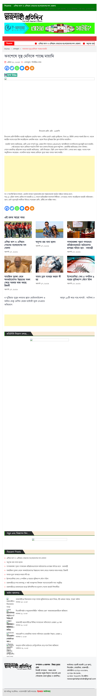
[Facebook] (7, 68)
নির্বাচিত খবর (36, 62)
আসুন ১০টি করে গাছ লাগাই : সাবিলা (76, 297)
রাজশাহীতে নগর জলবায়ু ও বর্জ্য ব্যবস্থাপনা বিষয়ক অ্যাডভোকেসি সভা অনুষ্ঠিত (34, 583)
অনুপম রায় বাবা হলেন (90, 43)
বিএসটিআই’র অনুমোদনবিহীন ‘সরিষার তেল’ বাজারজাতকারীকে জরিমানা (41, 611)
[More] (32, 68)
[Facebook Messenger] (22, 68)
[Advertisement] (49, 174)
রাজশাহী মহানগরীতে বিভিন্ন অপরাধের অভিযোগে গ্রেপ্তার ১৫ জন (39, 622)
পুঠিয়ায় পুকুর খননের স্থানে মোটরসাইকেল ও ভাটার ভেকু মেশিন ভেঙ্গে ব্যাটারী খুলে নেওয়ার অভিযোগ (24, 301)
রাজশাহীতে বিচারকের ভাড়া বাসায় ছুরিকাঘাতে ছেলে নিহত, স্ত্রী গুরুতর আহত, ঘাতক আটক (48, 599)
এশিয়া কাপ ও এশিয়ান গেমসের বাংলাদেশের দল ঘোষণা (35, 6)
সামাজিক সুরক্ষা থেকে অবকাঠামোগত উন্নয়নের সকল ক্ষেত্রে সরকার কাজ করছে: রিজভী (17, 281)
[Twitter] (12, 68)
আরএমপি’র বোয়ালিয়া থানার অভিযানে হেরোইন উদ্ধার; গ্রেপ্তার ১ (39, 634)
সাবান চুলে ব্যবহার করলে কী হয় (48, 278)
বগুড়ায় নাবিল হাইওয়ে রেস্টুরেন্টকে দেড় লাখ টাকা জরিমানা (37, 645)
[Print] (27, 68)
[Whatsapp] (17, 68)
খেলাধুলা (27, 62)
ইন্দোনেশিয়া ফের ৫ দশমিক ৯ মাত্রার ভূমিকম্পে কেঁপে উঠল (80, 278)
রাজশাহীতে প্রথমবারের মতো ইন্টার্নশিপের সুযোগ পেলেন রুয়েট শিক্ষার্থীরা (33, 587)
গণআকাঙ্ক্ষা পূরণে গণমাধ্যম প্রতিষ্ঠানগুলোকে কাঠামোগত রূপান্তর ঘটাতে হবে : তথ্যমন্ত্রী (80, 245)
